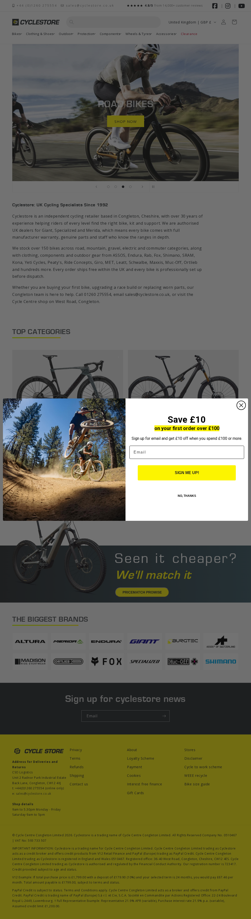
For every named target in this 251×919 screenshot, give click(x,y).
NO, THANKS (187, 496)
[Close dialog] (241, 405)
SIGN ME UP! (187, 473)
